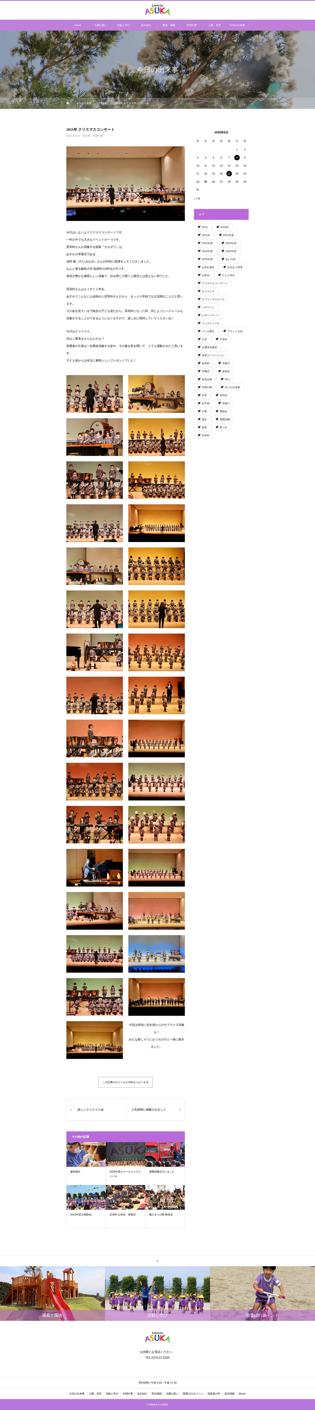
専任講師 (156, 1393)
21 (229, 173)
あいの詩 (230, 259)
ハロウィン (208, 307)
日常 (204, 395)
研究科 (223, 395)
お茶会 (205, 275)
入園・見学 (214, 25)
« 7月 (197, 198)
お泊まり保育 (235, 267)
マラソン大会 (235, 331)
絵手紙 (205, 403)
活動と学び (123, 25)
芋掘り (226, 403)
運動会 (223, 411)
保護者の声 (213, 1393)
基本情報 (229, 1393)
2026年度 (207, 259)
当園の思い (100, 25)
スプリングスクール (213, 299)
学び (227, 379)
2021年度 (228, 235)
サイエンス (208, 291)
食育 (204, 427)
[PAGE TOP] (157, 1260)
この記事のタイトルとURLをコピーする (126, 1082)
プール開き (208, 331)
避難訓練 (225, 419)
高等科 (205, 435)
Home (77, 25)
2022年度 (207, 243)
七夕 (204, 339)
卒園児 (226, 363)
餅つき (223, 427)
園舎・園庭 (169, 25)
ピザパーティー (211, 315)
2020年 (224, 227)
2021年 (86, 135)
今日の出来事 (237, 25)
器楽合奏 (207, 379)
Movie (242, 1393)
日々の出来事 (232, 387)
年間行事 (192, 25)
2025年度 (230, 251)
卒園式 (205, 371)
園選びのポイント (193, 1393)
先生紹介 (146, 25)
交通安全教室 (209, 347)
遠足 (204, 419)
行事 (204, 411)
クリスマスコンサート (214, 283)
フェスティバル (211, 323)
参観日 (226, 371)
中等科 (223, 339)
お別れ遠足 (208, 267)
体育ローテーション (213, 355)
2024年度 (207, 251)
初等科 (205, 363)
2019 (205, 227)
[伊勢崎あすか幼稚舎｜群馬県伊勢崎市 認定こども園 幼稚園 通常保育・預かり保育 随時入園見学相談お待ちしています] (157, 9)
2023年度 (230, 243)
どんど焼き (228, 275)
